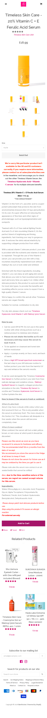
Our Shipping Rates (16, 680)
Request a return (33, 685)
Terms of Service (12, 683)
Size (3, 143)
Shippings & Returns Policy (35, 680)
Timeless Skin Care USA (24, 35)
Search (5, 680)
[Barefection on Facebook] (21, 662)
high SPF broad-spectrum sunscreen (26, 360)
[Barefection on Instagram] (25, 662)
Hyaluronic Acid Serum (30, 391)
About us (13, 685)
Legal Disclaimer (37, 683)
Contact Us (21, 685)
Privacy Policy (24, 683)
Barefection (22, 704)
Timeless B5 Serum (28, 388)
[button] (18, 32)
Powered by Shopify (34, 704)
